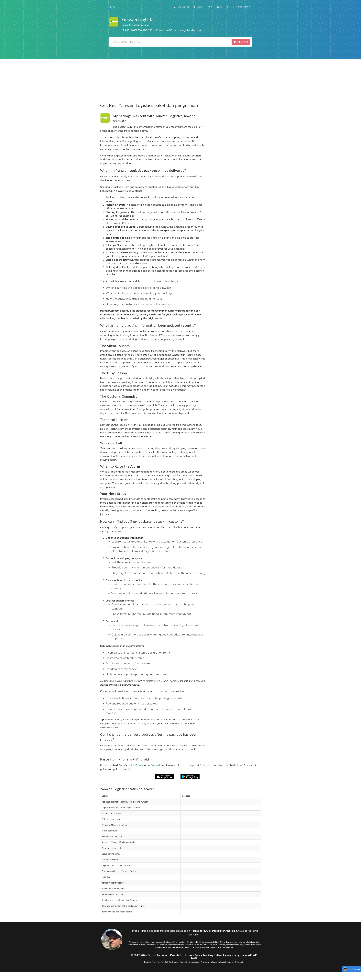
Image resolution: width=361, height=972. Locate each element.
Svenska (205, 962)
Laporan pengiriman (235, 954)
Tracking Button (213, 954)
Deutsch (183, 962)
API (250, 954)
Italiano (213, 962)
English (147, 962)
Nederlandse (194, 962)
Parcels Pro (183, 7)
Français (155, 962)
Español (164, 962)
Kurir (199, 7)
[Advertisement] (180, 79)
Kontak (219, 7)
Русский (239, 962)
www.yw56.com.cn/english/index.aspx (180, 30)
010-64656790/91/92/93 (138, 30)
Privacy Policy (193, 954)
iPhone (139, 765)
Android (155, 765)
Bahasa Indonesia (226, 962)
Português (174, 962)
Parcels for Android (223, 930)
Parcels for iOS (199, 930)
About (166, 954)
